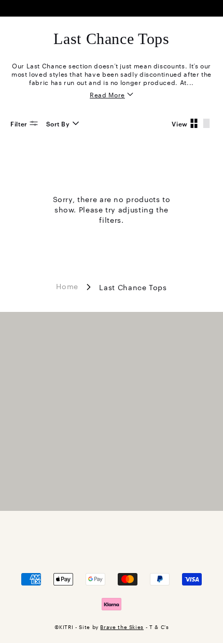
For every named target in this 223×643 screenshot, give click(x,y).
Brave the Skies (122, 627)
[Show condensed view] (194, 123)
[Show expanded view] (206, 123)
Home (67, 285)
